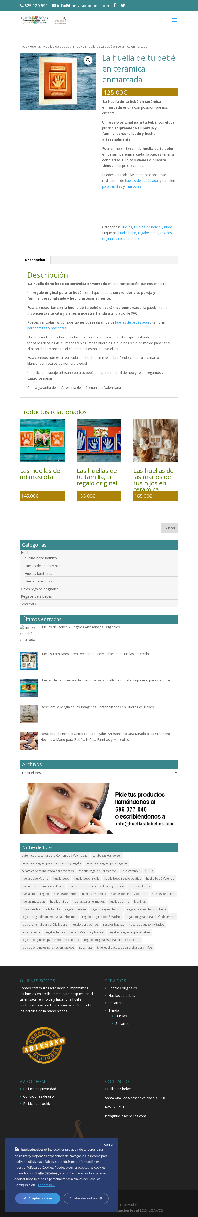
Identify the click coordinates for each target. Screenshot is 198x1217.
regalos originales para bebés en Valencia (50, 940)
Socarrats (28, 604)
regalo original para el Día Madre (44, 924)
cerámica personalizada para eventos (48, 871)
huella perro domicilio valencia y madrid (96, 886)
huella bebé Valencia (160, 878)
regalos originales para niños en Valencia (112, 940)
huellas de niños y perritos (129, 894)
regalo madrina (75, 909)
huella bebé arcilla (86, 878)
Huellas (35, 46)
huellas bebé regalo (35, 894)
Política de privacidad (39, 1088)
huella (149, 871)
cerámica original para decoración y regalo (51, 863)
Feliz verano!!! (130, 871)
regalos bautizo (114, 924)
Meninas (140, 902)
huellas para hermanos (89, 902)
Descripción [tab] (35, 260)
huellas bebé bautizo (41, 558)
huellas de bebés (65, 894)
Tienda (113, 1010)
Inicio (23, 46)
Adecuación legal (124, 1210)
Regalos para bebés (36, 596)
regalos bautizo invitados (146, 924)
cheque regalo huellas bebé (97, 871)
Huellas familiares (38, 573)
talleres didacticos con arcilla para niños (124, 948)
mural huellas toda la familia (41, 909)
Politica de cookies (37, 1103)
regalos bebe (148, 233)
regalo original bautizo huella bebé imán (49, 917)
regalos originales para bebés (129, 932)
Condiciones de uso (38, 1096)
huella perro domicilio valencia (43, 886)
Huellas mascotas (38, 581)
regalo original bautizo (106, 909)
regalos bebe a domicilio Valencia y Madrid (74, 932)
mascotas (133, 186)
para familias (112, 186)
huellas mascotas (33, 902)
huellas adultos (139, 886)
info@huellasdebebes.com (125, 1116)
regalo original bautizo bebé (146, 909)
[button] (88, 60)
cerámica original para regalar (106, 863)
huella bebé (61, 878)
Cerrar (108, 1144)
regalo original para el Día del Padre (150, 917)
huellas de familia (94, 894)
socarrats (85, 948)
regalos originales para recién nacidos (48, 948)
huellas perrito (119, 902)
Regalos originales (122, 988)
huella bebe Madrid (35, 878)
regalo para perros (85, 924)
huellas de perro (163, 894)
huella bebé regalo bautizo (122, 878)
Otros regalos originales (39, 589)
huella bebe (127, 233)
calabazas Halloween (106, 855)
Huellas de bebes (121, 995)
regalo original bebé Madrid (101, 917)
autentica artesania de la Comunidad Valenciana (55, 855)
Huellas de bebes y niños (61, 46)
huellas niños (59, 902)
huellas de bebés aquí (142, 180)
